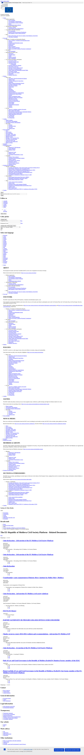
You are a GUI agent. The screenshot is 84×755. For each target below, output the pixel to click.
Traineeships (5, 732)
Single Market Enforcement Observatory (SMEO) (18, 177)
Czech (4, 236)
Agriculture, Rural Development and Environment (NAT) (20, 172)
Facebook (5, 203)
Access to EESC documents (9, 714)
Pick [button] (21, 220)
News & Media (6, 129)
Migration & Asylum (12, 98)
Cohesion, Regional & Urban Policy (15, 80)
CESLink (5, 743)
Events (4, 515)
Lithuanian (5, 252)
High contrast (3, 213)
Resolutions (10, 45)
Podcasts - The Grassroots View (12, 137)
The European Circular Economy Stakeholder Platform (19, 111)
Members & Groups (7, 145)
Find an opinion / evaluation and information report (19, 40)
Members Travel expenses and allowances (12, 716)
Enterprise (10, 89)
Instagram (5, 202)
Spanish (4, 242)
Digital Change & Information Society (16, 83)
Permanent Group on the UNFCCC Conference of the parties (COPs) (22, 189)
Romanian (5, 259)
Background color (4, 223)
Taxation (10, 105)
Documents (5, 518)
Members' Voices (9, 136)
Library (4, 699)
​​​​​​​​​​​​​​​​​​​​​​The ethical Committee (13, 36)
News (7, 130)
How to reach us (6, 690)
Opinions (10, 41)
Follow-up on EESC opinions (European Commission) (19, 48)
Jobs (4, 731)
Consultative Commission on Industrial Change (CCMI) (20, 174)
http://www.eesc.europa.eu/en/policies (35, 352)
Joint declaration (9, 566)
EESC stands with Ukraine (14, 72)
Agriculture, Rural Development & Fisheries (17, 78)
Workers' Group (11, 153)
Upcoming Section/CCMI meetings (13, 122)
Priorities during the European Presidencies (17, 32)
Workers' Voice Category (13, 157)
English (4, 241)
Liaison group (6, 741)
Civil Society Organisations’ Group (15, 154)
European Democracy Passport (14, 65)
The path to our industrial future (15, 69)
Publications (10, 53)
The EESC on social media (11, 139)
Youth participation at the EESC (15, 114)
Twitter (4, 204)
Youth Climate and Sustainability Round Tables (18, 70)
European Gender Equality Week (15, 113)
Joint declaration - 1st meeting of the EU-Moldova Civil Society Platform (27, 648)
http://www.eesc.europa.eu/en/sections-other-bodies (21, 479)
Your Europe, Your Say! (13, 66)
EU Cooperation (11, 31)
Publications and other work (9, 517)
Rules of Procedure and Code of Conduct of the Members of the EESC (23, 35)
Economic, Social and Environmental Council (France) (14, 744)
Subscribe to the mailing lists (12, 141)
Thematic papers (11, 54)
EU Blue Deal (11, 115)
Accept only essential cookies (72, 749)
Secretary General (12, 27)
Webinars (10, 124)
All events (10, 127)
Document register (7, 698)
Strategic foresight (12, 57)
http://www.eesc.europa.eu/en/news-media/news (25, 423)
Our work (5, 38)
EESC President (11, 20)
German (4, 239)
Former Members (12, 148)
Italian (4, 250)
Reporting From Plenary (11, 135)
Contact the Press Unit (10, 140)
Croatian (5, 248)
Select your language (5, 227)
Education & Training (12, 85)
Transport (10, 107)
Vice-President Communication (14, 21)
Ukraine (4, 190)
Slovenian (5, 261)
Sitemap (4, 724)
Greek (4, 240)
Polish (4, 256)
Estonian (5, 243)
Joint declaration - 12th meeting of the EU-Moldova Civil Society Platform (28, 540)
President (5, 143)
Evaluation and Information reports (15, 42)
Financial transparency (7, 715)
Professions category (12, 161)
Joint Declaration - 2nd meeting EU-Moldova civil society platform (25, 593)
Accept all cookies (59, 749)
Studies (9, 56)
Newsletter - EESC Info (11, 134)
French (4, 246)
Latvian (4, 253)
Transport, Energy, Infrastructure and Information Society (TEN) (21, 170)
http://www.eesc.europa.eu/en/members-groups (33, 449)
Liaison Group (11, 183)
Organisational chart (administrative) (15, 28)
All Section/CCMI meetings (11, 121)
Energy (9, 88)
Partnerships (10, 73)
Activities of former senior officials (10, 717)
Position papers (11, 44)
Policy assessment (12, 58)
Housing (10, 95)
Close (14, 225)
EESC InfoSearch (7, 700)
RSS (1, 535)
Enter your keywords (5, 193)
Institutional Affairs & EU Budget (15, 97)
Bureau (9, 23)
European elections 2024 (13, 61)
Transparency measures (8, 713)
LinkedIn (5, 201)
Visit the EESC (6, 691)
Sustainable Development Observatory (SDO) (17, 178)
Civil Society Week (12, 60)
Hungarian (5, 249)
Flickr (4, 207)
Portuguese (5, 258)
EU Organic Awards (12, 71)
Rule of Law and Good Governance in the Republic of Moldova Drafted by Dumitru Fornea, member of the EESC (41, 660)
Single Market (11, 102)
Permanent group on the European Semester (17, 184)
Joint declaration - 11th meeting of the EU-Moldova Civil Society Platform (28, 554)
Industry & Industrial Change (14, 96)
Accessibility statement (8, 719)
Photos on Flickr (9, 142)
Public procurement (7, 733)
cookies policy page (27, 749)
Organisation (5, 514)
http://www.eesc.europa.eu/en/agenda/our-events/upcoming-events (35, 404)
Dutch (4, 255)
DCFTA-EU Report (9, 611)
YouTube (5, 211)
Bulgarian (5, 235)
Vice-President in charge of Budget (15, 22)
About (4, 17)
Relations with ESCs (12, 75)
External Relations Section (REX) (15, 173)
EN (9, 551)
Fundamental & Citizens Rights (14, 94)
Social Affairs (11, 103)
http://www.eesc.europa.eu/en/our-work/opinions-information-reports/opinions (40, 305)
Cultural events (11, 128)
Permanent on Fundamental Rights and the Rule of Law (20, 185)
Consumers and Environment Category (16, 158)
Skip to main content (5, 1)
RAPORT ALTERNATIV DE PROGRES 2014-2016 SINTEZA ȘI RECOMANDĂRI (31, 620)
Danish (4, 237)
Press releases (8, 132)
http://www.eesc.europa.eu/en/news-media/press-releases (54, 423)
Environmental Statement (8, 707)
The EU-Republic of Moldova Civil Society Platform (14, 527)
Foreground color (4, 220)
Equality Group (11, 186)
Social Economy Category (13, 162)
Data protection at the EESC (9, 706)
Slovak (4, 260)
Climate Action (11, 79)
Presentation (13, 64)
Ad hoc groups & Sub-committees (15, 181)
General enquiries (6, 692)
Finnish (4, 245)
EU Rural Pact (11, 117)
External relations (12, 91)
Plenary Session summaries (14, 47)
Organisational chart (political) (14, 25)
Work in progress (11, 46)
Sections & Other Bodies (8, 165)
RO (9, 590)
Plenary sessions (9, 120)
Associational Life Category (14, 160)
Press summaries (9, 133)
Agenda (4, 118)
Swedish (5, 262)
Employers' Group (12, 152)
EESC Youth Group (12, 187)
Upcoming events (12, 126)
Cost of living (11, 116)
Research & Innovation (13, 99)
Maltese (4, 254)
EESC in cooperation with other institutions (12, 740)
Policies (4, 76)
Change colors (3, 219)
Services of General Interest (14, 101)
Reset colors (10, 225)
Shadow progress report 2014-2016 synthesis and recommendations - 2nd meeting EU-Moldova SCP (36, 634)
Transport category (12, 164)
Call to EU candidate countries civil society (17, 109)
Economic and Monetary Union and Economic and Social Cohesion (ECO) (24, 167)
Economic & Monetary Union (14, 84)
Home (4, 524)
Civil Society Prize (12, 63)
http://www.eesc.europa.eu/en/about (28, 272)
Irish (4, 247)
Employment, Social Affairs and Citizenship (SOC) (19, 171)
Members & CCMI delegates (14, 147)
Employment (11, 86)
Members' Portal (11, 149)
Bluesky (5, 205)
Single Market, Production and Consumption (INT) (19, 168)
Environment (11, 90)
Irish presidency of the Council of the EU (16, 33)
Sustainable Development (13, 104)
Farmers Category (12, 159)
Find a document (11, 51)
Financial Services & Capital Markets (16, 92)
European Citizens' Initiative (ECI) (15, 67)
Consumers (10, 82)
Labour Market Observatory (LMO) (15, 179)
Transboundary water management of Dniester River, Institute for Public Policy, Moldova (33, 577)
